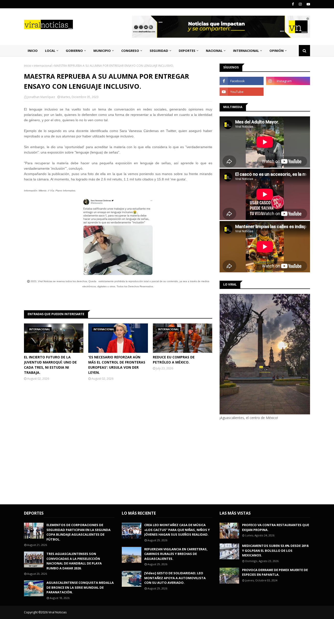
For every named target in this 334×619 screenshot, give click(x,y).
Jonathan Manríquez (41, 97)
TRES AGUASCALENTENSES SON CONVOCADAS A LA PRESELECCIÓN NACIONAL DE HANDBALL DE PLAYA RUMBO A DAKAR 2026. (74, 561)
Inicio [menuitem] (33, 50)
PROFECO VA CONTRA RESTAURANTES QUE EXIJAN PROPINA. (275, 527)
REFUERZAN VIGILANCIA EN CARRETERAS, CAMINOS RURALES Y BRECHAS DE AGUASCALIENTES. (176, 554)
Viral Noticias (57, 612)
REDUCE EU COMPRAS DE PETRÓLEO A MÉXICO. (174, 360)
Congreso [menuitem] (130, 50)
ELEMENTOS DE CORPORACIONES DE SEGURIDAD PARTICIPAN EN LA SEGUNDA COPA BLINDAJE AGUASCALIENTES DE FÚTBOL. (78, 532)
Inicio (27, 66)
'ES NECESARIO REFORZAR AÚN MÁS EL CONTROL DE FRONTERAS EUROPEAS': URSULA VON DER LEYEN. (116, 365)
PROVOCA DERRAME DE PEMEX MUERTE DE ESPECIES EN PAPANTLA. (275, 572)
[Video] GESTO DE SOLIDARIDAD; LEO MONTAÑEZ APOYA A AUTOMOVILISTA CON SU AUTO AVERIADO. (175, 578)
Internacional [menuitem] (246, 50)
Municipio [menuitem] (102, 50)
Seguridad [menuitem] (159, 50)
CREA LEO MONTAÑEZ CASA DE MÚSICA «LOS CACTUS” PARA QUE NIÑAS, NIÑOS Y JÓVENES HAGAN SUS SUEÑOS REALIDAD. (177, 530)
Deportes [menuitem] (187, 50)
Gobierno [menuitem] (74, 50)
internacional (43, 66)
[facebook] (293, 4)
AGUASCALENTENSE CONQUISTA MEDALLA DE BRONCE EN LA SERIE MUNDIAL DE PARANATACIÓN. (80, 587)
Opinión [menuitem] (276, 50)
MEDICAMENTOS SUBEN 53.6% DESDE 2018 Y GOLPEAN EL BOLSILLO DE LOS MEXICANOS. (275, 550)
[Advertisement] (261, 461)
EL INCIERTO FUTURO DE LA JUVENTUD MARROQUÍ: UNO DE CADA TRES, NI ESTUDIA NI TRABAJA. (50, 365)
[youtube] (307, 4)
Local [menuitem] (50, 50)
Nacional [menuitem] (214, 50)
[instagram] (300, 4)
